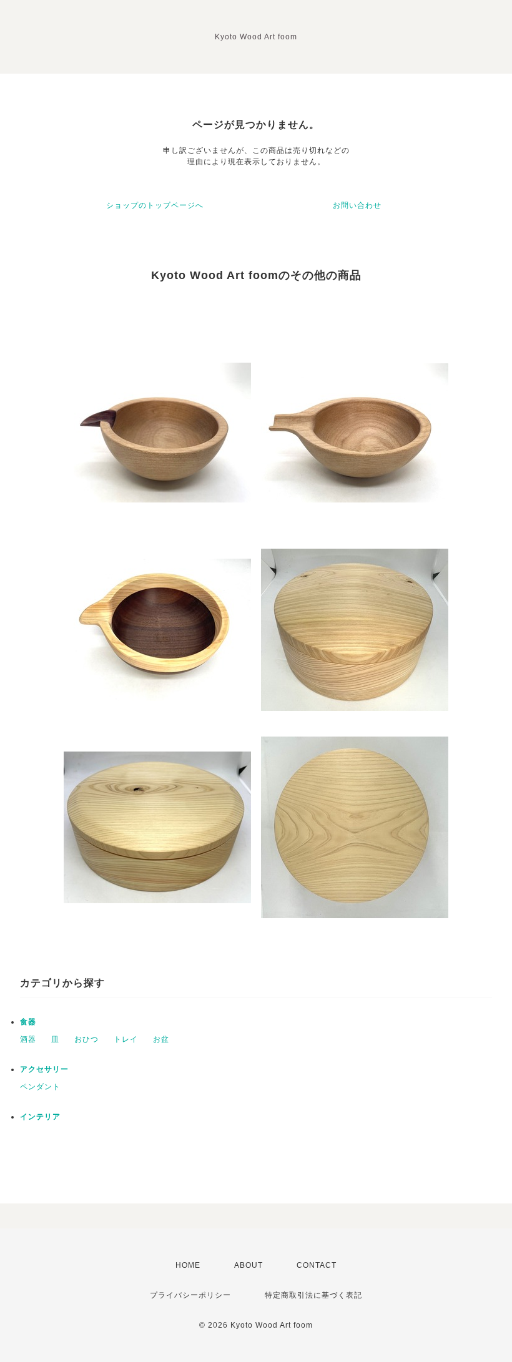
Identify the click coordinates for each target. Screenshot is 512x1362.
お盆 (161, 1039)
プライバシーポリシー (190, 1295)
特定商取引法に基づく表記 (313, 1295)
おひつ (86, 1039)
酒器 (28, 1039)
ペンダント (40, 1086)
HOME (187, 1265)
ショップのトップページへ (155, 205)
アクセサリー (44, 1069)
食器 (28, 1021)
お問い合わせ (357, 205)
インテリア (40, 1116)
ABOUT (248, 1265)
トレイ (126, 1039)
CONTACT (317, 1265)
